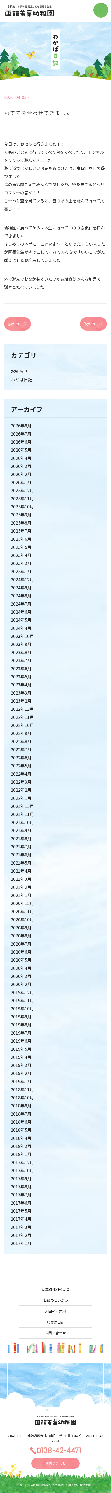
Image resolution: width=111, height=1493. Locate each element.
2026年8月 (21, 425)
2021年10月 (22, 822)
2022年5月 (21, 765)
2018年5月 (21, 1130)
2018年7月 (21, 1113)
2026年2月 (21, 474)
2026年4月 (21, 458)
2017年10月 (22, 1170)
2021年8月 (21, 838)
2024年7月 (21, 603)
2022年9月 (21, 733)
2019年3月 (21, 1065)
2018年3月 (21, 1146)
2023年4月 (21, 684)
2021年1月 (21, 895)
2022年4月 (21, 773)
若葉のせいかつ (55, 1300)
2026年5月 (21, 450)
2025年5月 (21, 547)
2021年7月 (21, 846)
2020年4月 (21, 968)
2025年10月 (22, 506)
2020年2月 (21, 984)
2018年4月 (21, 1138)
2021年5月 (21, 862)
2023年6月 (21, 668)
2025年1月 (21, 571)
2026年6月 (21, 441)
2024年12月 (22, 579)
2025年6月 (21, 539)
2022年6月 (21, 757)
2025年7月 (21, 531)
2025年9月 (21, 514)
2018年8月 (21, 1105)
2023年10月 (22, 636)
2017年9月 (21, 1178)
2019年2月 (21, 1073)
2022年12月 (22, 709)
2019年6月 (21, 1041)
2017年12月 (22, 1162)
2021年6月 (21, 854)
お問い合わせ (55, 1332)
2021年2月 (21, 887)
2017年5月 (21, 1211)
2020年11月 (22, 911)
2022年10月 (22, 725)
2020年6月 (21, 951)
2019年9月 (21, 1016)
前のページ (17, 324)
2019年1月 (21, 1081)
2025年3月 (21, 563)
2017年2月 (21, 1235)
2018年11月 (22, 1089)
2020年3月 (21, 976)
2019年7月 (21, 1032)
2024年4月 (21, 628)
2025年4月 (21, 555)
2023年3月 (21, 692)
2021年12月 (22, 806)
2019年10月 (22, 1008)
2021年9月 (21, 830)
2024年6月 (21, 611)
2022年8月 (21, 741)
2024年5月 (21, 620)
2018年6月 (21, 1121)
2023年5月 (21, 676)
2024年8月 (21, 595)
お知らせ (19, 371)
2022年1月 (21, 798)
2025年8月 (21, 522)
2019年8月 (21, 1024)
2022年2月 (21, 790)
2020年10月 (22, 919)
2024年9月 (21, 587)
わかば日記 (21, 379)
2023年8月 (21, 652)
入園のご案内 (55, 1311)
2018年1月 (21, 1154)
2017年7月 (21, 1194)
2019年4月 (21, 1057)
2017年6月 (21, 1202)
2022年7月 (21, 749)
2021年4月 (21, 871)
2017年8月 (21, 1186)
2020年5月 (21, 960)
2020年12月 (22, 903)
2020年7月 (21, 943)
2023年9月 (21, 644)
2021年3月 (21, 879)
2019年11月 (22, 1000)
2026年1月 (21, 482)
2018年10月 (22, 1097)
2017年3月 (21, 1227)
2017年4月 (21, 1219)
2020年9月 (21, 927)
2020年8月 (21, 935)
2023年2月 (21, 701)
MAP (77, 1435)
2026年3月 (21, 466)
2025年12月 (22, 490)
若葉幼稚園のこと (55, 1289)
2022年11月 (22, 717)
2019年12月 (22, 992)
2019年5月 (21, 1049)
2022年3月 (21, 781)
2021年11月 (22, 814)
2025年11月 (22, 498)
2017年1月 (21, 1243)
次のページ (93, 324)
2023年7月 (21, 660)
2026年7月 (21, 433)
